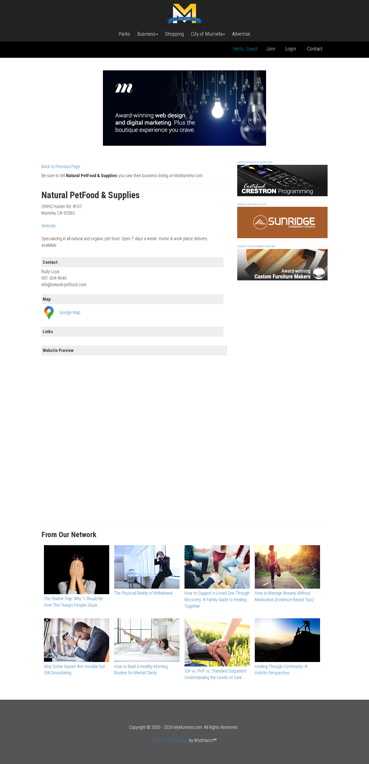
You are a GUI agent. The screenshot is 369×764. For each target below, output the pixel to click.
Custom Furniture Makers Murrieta (256, 246)
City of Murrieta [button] (206, 34)
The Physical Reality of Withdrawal (143, 593)
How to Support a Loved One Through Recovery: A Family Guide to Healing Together (217, 599)
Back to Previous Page (60, 166)
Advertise (241, 34)
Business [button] (146, 34)
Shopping (174, 34)
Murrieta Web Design (170, 740)
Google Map (69, 312)
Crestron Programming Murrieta (254, 162)
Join (270, 49)
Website (48, 225)
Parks (124, 34)
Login (290, 49)
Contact (315, 49)
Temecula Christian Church (252, 204)
